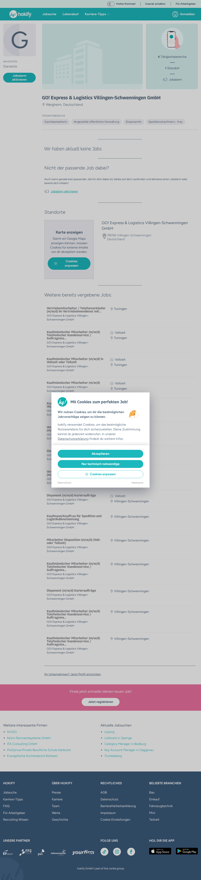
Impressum (137, 482)
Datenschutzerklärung (73, 439)
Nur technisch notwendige (100, 464)
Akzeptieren (100, 454)
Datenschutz (64, 482)
